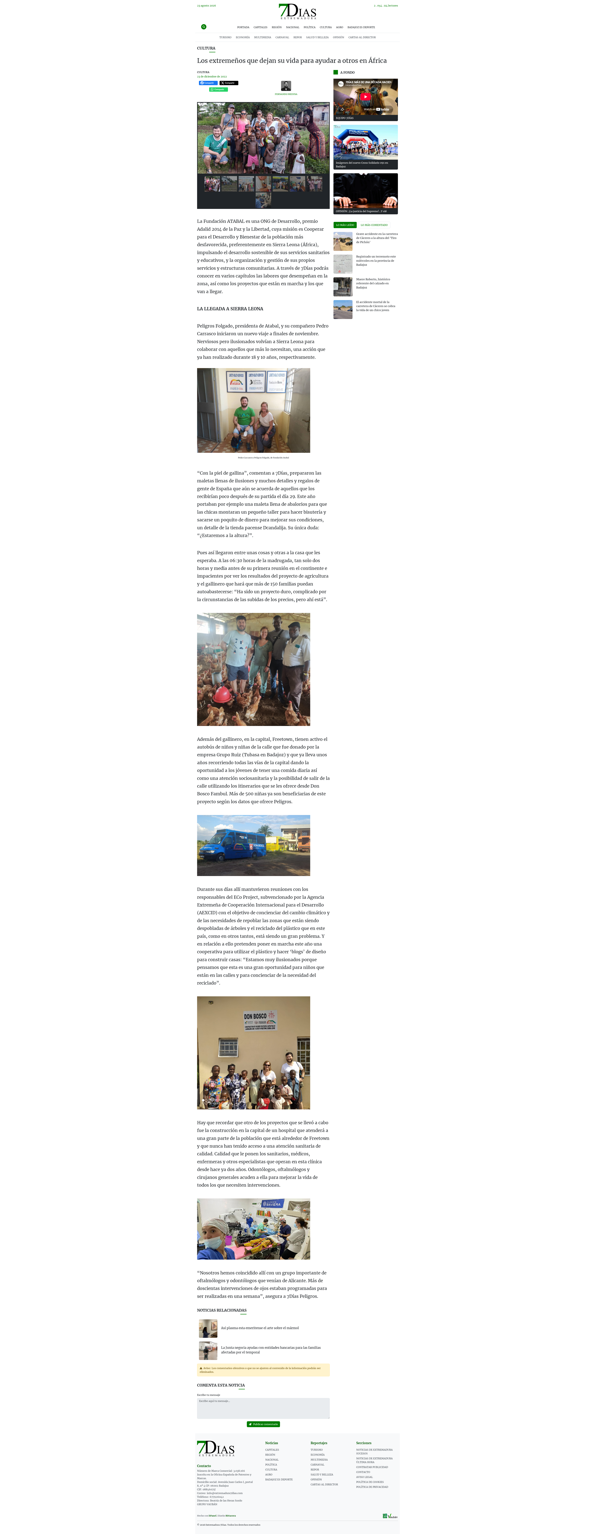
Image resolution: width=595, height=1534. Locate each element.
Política (309, 27)
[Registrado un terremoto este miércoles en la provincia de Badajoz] (343, 264)
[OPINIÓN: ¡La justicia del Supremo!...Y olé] (365, 190)
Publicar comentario (265, 1424)
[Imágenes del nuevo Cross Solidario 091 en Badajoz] (365, 142)
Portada (243, 27)
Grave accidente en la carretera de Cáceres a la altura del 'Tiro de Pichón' (377, 238)
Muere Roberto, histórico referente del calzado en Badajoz (373, 283)
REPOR (297, 37)
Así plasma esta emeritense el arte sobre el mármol (260, 1328)
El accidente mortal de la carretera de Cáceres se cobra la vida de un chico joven (375, 306)
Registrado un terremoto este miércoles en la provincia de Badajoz (376, 261)
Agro (339, 27)
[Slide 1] (212, 184)
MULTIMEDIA (262, 37)
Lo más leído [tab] (345, 225)
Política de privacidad (372, 1486)
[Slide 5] (280, 184)
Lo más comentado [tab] (374, 225)
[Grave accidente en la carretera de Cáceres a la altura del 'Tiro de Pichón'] (343, 241)
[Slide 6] (297, 184)
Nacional (292, 27)
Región (277, 27)
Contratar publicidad (372, 1467)
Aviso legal (364, 1477)
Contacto (363, 1472)
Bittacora (231, 1515)
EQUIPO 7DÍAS (345, 118)
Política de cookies (370, 1482)
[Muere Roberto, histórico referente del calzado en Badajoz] (343, 286)
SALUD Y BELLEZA (317, 37)
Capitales (260, 27)
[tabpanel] (365, 277)
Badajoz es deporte (361, 27)
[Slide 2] (229, 184)
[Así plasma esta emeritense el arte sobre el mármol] (208, 1328)
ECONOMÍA (243, 37)
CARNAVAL (282, 37)
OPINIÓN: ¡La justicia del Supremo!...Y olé (361, 211)
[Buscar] (203, 26)
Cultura (326, 27)
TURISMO (225, 37)
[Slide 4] (263, 184)
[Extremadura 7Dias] (297, 11)
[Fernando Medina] (286, 86)
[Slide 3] (246, 184)
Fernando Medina (286, 94)
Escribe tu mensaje (208, 1394)
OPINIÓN (338, 37)
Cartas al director (362, 37)
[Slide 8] (263, 200)
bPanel (212, 1515)
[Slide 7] (314, 184)
